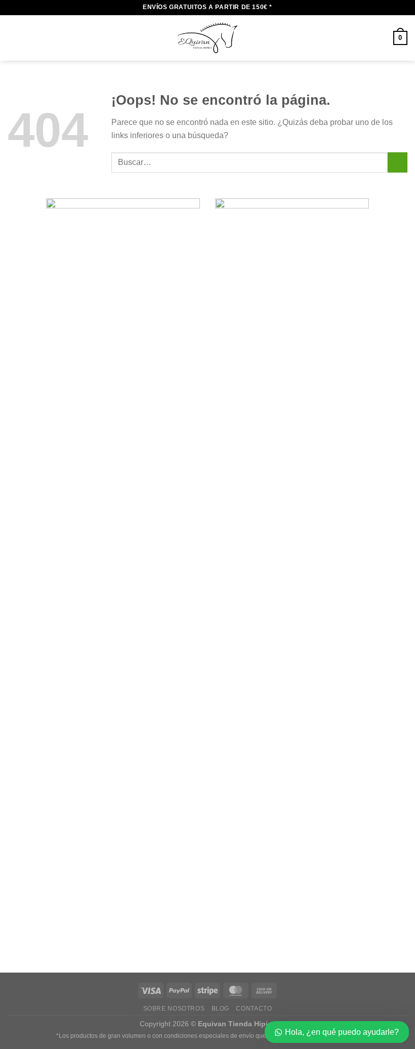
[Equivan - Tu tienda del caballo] (207, 38)
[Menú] (14, 37)
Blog (220, 1008)
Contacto (254, 1008)
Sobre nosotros (174, 1008)
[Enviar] (397, 162)
